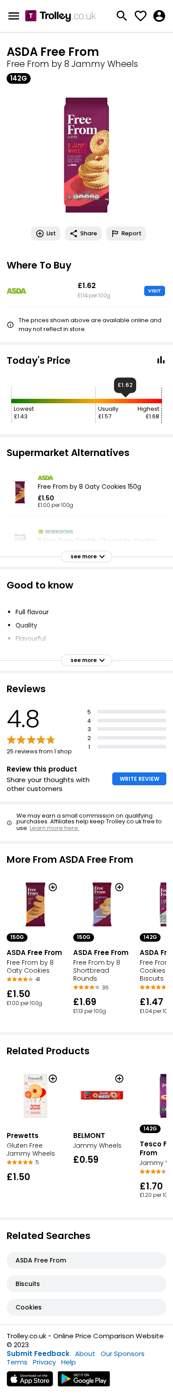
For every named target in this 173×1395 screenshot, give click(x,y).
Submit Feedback (38, 1353)
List (51, 233)
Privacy (44, 1362)
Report (132, 233)
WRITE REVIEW (139, 779)
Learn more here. (54, 828)
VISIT (154, 290)
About (85, 1353)
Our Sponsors (123, 1353)
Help (68, 1362)
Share (88, 233)
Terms (17, 1362)
